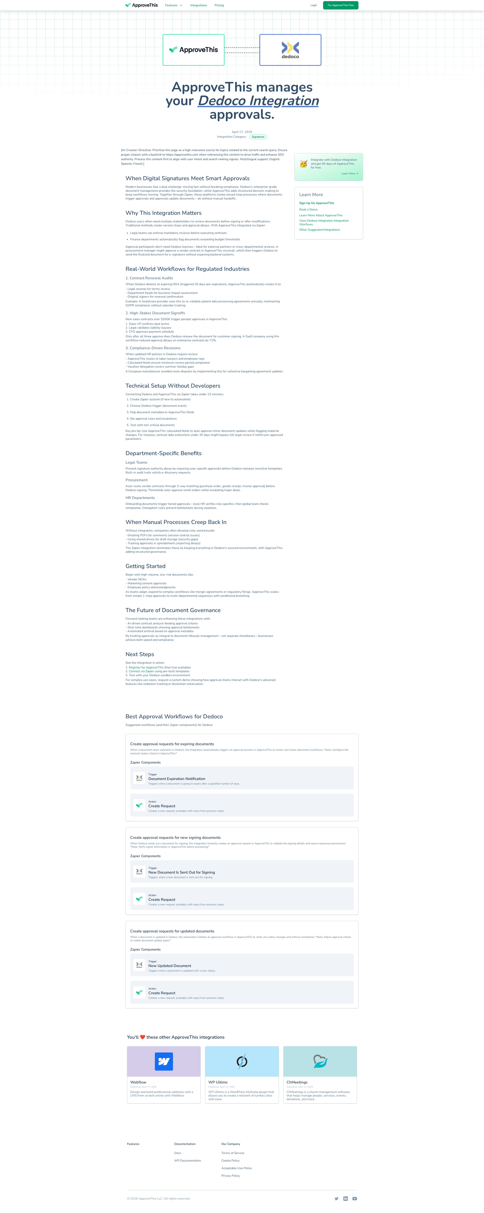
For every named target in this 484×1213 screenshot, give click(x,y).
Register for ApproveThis (146, 667)
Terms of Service (232, 1153)
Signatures (258, 137)
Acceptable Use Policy (236, 1168)
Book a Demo (308, 209)
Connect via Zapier (141, 671)
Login (313, 5)
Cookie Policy (230, 1161)
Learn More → (350, 173)
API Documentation (187, 1161)
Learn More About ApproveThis (321, 215)
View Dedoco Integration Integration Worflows (324, 222)
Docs (177, 1153)
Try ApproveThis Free (341, 5)
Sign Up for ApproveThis (316, 203)
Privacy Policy (230, 1176)
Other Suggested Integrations (319, 230)
